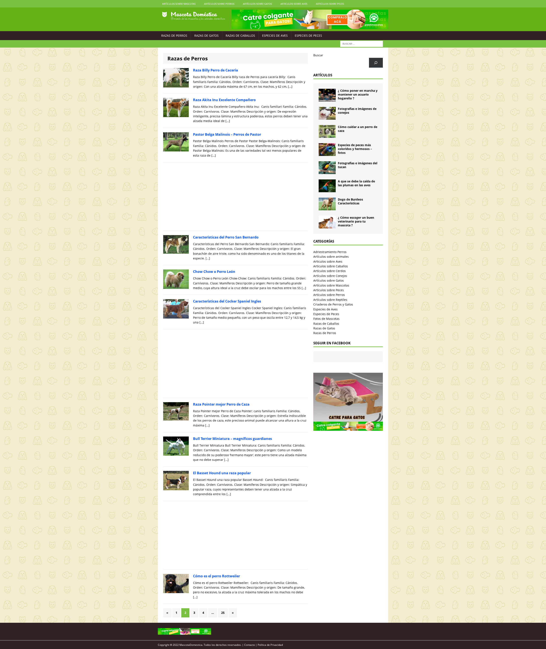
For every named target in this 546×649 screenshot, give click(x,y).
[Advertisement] (235, 196)
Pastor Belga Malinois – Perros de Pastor (227, 134)
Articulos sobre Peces (330, 3)
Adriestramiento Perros (330, 252)
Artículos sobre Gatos (257, 3)
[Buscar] (376, 63)
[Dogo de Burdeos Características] (327, 208)
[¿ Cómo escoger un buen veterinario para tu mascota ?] (327, 226)
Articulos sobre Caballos (330, 266)
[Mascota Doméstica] (193, 16)
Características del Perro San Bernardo (225, 237)
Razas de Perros (174, 35)
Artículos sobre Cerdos (329, 271)
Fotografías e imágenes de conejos (357, 111)
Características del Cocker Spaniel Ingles (227, 301)
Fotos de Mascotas (326, 319)
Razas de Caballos (240, 35)
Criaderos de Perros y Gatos (333, 304)
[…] (290, 86)
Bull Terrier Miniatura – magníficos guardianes (232, 438)
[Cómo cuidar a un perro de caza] (327, 135)
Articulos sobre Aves (293, 3)
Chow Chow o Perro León (214, 271)
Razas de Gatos (206, 35)
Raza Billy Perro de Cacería (215, 70)
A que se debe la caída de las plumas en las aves (356, 183)
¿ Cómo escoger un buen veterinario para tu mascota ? (356, 221)
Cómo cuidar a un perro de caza (357, 129)
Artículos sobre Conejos (330, 276)
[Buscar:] (361, 43)
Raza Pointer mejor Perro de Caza (221, 404)
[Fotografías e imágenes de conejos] (327, 117)
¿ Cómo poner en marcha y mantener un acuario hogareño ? (358, 94)
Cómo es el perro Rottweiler (216, 576)
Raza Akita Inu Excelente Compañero (224, 99)
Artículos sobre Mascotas (179, 3)
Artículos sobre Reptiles (330, 300)
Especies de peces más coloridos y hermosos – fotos (355, 149)
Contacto (249, 645)
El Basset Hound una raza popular (222, 473)
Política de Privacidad (270, 645)
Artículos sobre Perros (219, 3)
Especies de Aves (275, 35)
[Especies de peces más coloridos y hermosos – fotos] (327, 153)
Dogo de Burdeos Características (350, 201)
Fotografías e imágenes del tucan (357, 165)
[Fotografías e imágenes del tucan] (327, 172)
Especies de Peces (308, 35)
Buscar (318, 55)
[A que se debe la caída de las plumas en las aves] (327, 190)
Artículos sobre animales (331, 257)
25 (223, 613)
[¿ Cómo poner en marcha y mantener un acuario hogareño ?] (327, 99)
